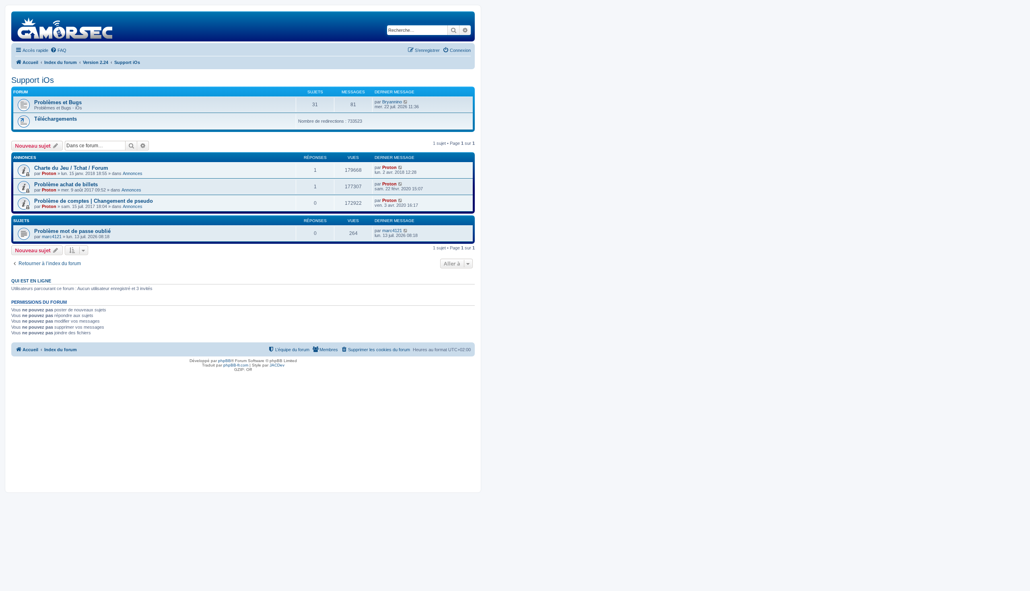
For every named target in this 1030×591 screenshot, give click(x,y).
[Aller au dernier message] (400, 167)
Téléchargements (55, 119)
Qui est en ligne (31, 280)
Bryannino (392, 101)
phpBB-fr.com (235, 365)
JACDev (277, 365)
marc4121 (52, 236)
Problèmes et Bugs (58, 102)
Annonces (132, 173)
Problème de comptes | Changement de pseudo (93, 201)
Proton (49, 173)
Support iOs (32, 80)
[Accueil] (65, 26)
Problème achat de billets (66, 184)
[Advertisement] (243, 430)
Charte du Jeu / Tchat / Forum (71, 168)
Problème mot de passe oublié (72, 231)
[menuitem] (58, 50)
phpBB (224, 360)
